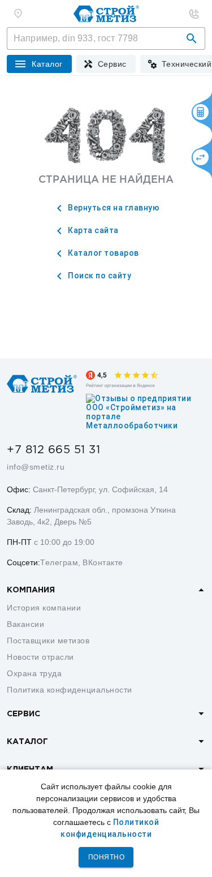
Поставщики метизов (48, 640)
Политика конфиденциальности (69, 689)
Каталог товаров (102, 252)
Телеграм (59, 562)
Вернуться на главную (113, 207)
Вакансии (25, 624)
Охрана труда (34, 673)
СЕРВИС (23, 714)
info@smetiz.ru (35, 466)
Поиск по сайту (99, 275)
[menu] (106, 64)
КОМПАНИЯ (31, 590)
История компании (44, 607)
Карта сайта (92, 230)
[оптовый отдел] (194, 13)
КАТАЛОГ (27, 741)
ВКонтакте (103, 562)
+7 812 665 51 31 (53, 450)
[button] (191, 38)
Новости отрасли (40, 656)
